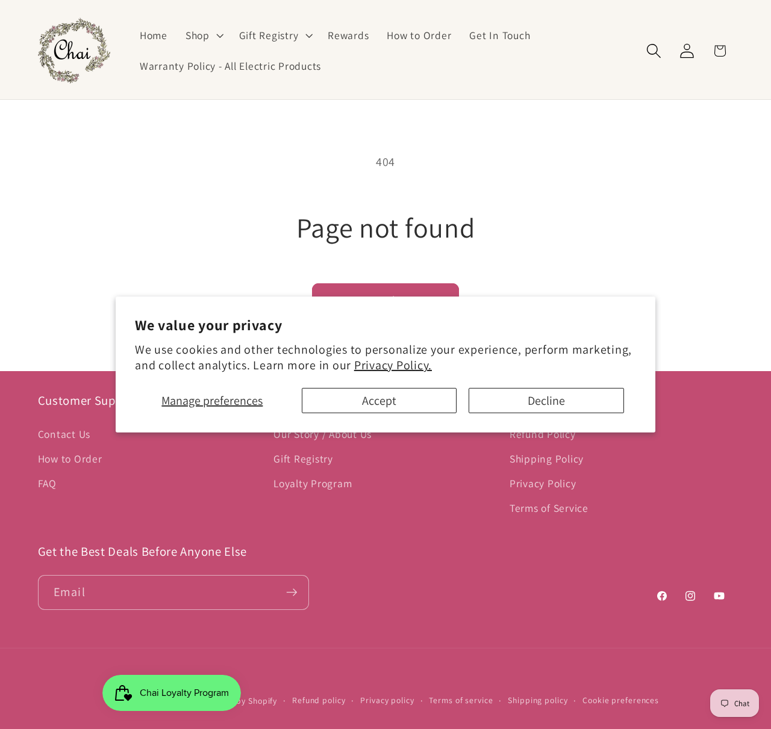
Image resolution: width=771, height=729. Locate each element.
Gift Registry (303, 459)
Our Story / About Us (322, 434)
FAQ (47, 483)
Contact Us (64, 434)
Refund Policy (543, 434)
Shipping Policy (547, 459)
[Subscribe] (291, 592)
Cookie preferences (620, 700)
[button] (203, 35)
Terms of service (461, 700)
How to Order (70, 459)
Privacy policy (387, 700)
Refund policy (318, 700)
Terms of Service (549, 508)
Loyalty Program (312, 483)
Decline (546, 400)
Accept (379, 400)
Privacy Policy (543, 483)
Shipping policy (537, 700)
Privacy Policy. (393, 365)
